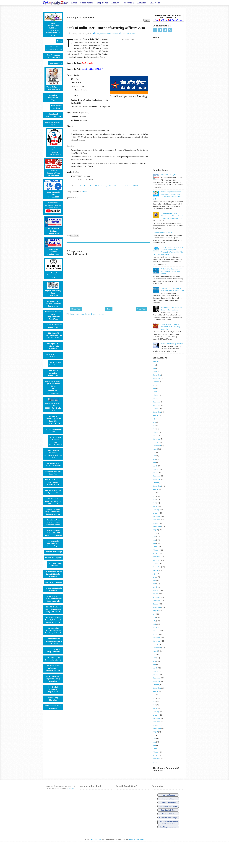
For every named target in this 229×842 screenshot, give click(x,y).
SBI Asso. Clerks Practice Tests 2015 (53, 464)
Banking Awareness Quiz (53, 123)
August (155, 361)
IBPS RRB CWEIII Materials (55, 564)
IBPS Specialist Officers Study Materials (53, 345)
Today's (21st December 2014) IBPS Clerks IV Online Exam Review (171, 271)
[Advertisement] (94, 11)
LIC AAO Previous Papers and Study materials (53, 678)
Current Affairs (168, 814)
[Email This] (71, 235)
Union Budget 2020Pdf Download (53, 88)
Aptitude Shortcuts (168, 803)
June (154, 422)
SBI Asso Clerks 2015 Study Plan (53, 472)
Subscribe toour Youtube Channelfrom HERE (53, 205)
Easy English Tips (168, 810)
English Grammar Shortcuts (162, 233)
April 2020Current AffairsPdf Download (53, 172)
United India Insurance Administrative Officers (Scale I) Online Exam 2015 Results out (172, 215)
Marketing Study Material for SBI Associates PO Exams (53, 532)
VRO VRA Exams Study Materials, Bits (53, 658)
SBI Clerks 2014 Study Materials (53, 589)
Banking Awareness (168, 827)
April (154, 368)
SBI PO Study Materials (53, 698)
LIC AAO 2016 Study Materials (55, 363)
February (156, 395)
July (154, 385)
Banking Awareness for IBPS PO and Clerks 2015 (53, 406)
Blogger (71, 788)
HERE (84, 191)
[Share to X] (76, 235)
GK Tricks (155, 2)
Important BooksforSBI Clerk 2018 (53, 194)
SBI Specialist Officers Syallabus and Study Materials (53, 630)
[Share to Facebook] (78, 235)
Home (74, 2)
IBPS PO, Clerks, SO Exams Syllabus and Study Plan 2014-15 (53, 609)
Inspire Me (102, 2)
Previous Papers (168, 795)
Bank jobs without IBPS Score (106, 33)
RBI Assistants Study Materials (53, 707)
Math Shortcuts (56, 63)
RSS (170, 30)
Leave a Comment (128, 33)
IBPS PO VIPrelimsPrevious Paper (53, 251)
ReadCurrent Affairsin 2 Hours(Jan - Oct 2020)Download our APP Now (53, 29)
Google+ (165, 30)
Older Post (141, 309)
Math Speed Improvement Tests (53, 115)
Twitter (160, 30)
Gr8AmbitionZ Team (136, 839)
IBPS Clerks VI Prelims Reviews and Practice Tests (53, 335)
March (155, 372)
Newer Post (76, 309)
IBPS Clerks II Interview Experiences (53, 689)
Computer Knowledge (168, 818)
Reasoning (128, 2)
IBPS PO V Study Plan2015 (53, 430)
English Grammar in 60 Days (53, 355)
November (156, 378)
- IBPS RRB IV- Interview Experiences (53, 372)
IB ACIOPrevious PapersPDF (53, 274)
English (115, 2)
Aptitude (141, 2)
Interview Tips (168, 799)
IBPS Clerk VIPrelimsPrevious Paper (53, 230)
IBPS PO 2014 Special (53, 557)
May (154, 365)
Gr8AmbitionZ (96, 839)
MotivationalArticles (56, 107)
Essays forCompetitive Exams (54, 48)
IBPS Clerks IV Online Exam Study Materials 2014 (53, 482)
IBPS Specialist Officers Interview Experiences (53, 303)
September (157, 375)
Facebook (155, 30)
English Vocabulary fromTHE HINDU (53, 292)
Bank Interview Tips (54, 551)
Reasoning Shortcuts (168, 806)
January (155, 398)
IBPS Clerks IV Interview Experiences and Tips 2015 (53, 454)
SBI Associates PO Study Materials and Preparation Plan (53, 511)
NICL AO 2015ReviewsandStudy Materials (55, 441)
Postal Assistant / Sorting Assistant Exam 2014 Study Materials (170, 326)
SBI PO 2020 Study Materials (171, 175)
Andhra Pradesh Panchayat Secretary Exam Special (53, 641)
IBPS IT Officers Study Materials (53, 650)
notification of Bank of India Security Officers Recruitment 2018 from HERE (109, 185)
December (156, 402)
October (156, 382)
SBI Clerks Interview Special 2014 (53, 491)
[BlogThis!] (73, 235)
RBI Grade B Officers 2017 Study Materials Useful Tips (53, 315)
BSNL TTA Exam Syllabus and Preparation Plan (53, 668)
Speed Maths (86, 2)
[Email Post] (68, 235)
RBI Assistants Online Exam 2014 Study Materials (53, 573)
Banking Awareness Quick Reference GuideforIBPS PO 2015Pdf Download (53, 387)
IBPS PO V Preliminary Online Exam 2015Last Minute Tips (53, 419)
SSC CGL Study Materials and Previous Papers (53, 543)
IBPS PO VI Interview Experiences (53, 326)
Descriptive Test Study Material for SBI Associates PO (53, 522)
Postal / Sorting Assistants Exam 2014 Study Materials (53, 598)
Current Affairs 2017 (53, 582)
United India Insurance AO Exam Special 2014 (53, 500)
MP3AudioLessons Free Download (54, 151)
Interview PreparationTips (53, 97)
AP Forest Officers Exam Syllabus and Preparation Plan (53, 619)
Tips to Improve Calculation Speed (53, 56)
